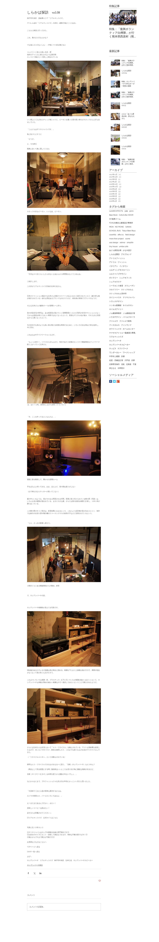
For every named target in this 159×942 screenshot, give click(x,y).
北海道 (128, 364)
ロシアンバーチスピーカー (83, 860)
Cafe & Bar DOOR (126, 215)
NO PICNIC (119, 227)
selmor (122, 242)
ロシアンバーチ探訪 (35, 865)
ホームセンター (129, 329)
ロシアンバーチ (32, 860)
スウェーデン (130, 286)
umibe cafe (123, 246)
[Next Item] (132, 18)
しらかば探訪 (114, 254)
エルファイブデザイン (118, 274)
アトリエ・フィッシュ (118, 262)
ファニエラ (113, 321)
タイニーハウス (115, 297)
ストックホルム (127, 290)
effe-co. (121, 235)
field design (130, 235)
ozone (127, 239)
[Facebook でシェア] (28, 873)
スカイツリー (114, 290)
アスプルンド (126, 254)
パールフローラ (129, 317)
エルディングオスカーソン (119, 270)
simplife (130, 242)
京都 (123, 356)
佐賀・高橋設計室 (116, 360)
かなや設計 (127, 250)
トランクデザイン (116, 301)
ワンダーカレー (115, 352)
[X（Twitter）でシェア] (34, 873)
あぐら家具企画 (115, 250)
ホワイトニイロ (115, 329)
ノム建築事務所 (115, 313)
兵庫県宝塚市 (114, 364)
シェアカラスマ (115, 282)
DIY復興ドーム (115, 219)
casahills (112, 235)
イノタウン (123, 266)
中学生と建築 (114, 356)
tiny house (113, 246)
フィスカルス (114, 325)
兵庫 (133, 360)
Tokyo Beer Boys (129, 231)
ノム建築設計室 (129, 313)
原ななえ (112, 368)
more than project (116, 239)
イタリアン (113, 266)
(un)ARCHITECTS (116, 211)
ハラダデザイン (115, 317)
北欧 (123, 364)
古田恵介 (121, 368)
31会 (126, 211)
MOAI (111, 227)
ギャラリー (113, 278)
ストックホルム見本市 (118, 294)
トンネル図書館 (115, 305)
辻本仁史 (68, 860)
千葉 (134, 364)
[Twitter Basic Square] (114, 381)
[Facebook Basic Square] (110, 381)
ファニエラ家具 (125, 321)
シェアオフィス (125, 278)
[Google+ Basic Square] (118, 381)
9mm (131, 211)
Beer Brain (113, 215)
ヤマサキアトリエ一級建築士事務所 (123, 333)
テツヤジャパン (129, 297)
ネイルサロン (128, 305)
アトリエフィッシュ (117, 258)
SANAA (128, 227)
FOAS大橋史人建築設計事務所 (121, 223)
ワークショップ (129, 352)
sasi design (113, 242)
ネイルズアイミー (116, 309)
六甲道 (127, 360)
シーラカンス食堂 (116, 286)
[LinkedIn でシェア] (40, 873)
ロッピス (112, 348)
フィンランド (126, 325)
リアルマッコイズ (46, 860)
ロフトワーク (123, 348)
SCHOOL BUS (115, 231)
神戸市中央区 (59, 860)
